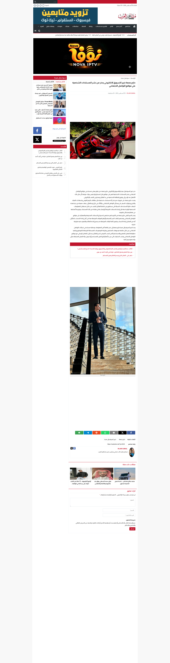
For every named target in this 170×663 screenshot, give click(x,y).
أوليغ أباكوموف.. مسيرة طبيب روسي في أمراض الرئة (108, 35)
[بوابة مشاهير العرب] (117, 15)
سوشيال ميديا (125, 78)
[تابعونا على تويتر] (37, 5)
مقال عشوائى (35, 31)
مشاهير (127, 26)
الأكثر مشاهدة (60, 81)
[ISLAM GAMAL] (131, 452)
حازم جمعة (122, 439)
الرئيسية (134, 26)
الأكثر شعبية (50, 81)
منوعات (59, 26)
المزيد (42, 26)
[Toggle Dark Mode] (39, 31)
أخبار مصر (119, 26)
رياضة (91, 26)
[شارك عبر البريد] (114, 433)
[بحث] (35, 2)
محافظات (75, 26)
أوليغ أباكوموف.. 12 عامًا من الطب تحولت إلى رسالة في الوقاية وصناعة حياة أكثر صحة (80, 484)
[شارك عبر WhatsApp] (105, 433)
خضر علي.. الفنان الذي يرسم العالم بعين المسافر (117, 255)
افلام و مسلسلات (101, 26)
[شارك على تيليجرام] (88, 433)
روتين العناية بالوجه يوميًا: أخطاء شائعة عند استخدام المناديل (73, 35)
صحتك (67, 26)
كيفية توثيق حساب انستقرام (44, 118)
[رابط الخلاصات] (40, 5)
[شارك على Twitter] (122, 433)
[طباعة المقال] (79, 433)
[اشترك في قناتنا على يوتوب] (43, 5)
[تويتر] (72, 448)
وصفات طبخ (50, 26)
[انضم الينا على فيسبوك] (34, 5)
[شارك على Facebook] (131, 433)
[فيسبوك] (74, 448)
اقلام (111, 26)
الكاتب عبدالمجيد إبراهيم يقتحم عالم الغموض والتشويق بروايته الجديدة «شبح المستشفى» (104, 249)
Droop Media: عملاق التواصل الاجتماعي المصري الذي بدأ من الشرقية (44, 103)
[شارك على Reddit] (96, 433)
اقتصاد (84, 26)
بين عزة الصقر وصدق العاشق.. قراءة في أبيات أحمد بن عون (114, 252)
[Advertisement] (102, 108)
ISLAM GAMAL (131, 93)
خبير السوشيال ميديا (110, 439)
